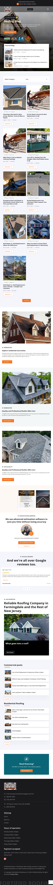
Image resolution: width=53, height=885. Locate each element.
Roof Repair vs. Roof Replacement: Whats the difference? (14, 244)
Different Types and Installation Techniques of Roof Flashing (29, 679)
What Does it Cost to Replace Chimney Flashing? (12, 158)
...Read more (5, 580)
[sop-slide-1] (26, 499)
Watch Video (31, 533)
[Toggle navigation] (48, 9)
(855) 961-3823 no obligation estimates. (27, 4)
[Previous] (24, 588)
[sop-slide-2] (44, 499)
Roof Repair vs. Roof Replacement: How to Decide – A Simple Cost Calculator (14, 286)
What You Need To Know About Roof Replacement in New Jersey (37, 244)
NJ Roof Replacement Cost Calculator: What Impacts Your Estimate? (37, 202)
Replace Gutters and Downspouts (21, 737)
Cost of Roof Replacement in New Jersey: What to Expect (28, 672)
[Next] (28, 588)
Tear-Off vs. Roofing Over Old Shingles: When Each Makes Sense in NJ (38, 159)
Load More (26, 300)
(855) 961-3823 (10, 797)
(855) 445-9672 (10, 807)
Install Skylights (16, 731)
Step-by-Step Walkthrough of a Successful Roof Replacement (29, 685)
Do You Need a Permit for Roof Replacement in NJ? (37, 115)
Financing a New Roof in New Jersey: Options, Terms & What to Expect (13, 116)
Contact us (30, 9)
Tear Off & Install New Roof (19, 717)
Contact (6, 823)
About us (6, 820)
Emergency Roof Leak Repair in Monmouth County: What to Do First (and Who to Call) (13, 202)
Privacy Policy (14, 874)
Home (6, 816)
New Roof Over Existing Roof (20, 724)
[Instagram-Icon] (5, 859)
